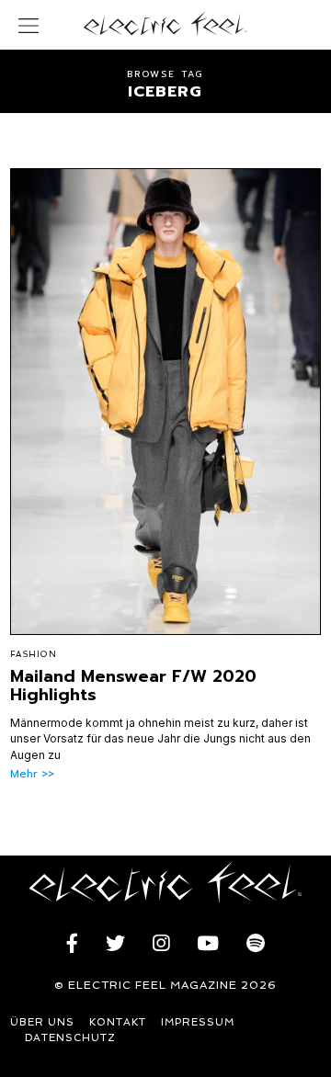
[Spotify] (255, 944)
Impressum (197, 1022)
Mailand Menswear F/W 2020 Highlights (133, 685)
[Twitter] (115, 944)
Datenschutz (70, 1038)
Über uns (42, 1022)
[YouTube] (207, 944)
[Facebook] (72, 944)
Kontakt (117, 1022)
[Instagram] (161, 944)
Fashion (33, 654)
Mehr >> (32, 774)
